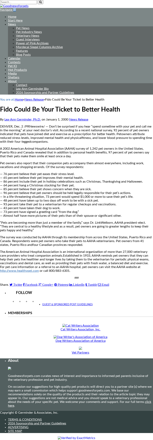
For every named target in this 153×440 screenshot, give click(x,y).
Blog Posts (23, 54)
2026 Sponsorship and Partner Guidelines (45, 92)
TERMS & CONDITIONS (25, 419)
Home (12, 16)
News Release (78, 119)
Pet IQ (12, 66)
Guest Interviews (28, 39)
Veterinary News (27, 35)
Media (12, 73)
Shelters (13, 77)
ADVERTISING (18, 427)
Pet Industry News (29, 32)
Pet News (22, 28)
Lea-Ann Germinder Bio (32, 88)
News (12, 24)
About (12, 81)
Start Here (15, 20)
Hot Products (17, 69)
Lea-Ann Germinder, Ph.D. (22, 119)
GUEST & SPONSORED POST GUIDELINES (67, 304)
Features (22, 50)
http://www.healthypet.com (19, 270)
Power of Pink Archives (32, 43)
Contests (14, 62)
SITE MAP (15, 431)
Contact (21, 85)
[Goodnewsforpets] (14, 6)
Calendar (14, 58)
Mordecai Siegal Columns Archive (39, 47)
